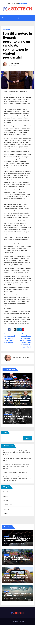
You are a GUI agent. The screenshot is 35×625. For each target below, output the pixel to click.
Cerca (5, 432)
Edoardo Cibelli (23, 543)
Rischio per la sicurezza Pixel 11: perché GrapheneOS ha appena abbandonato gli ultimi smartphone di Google (17, 478)
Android (5, 492)
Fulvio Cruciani (15, 63)
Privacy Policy (14, 621)
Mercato (5, 500)
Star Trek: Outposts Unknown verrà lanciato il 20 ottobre (16, 559)
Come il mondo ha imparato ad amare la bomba (17, 417)
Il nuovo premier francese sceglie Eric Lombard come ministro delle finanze (10, 338)
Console (5, 496)
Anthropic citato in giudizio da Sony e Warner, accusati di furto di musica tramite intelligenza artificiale (16, 452)
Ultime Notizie (6, 29)
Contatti (22, 621)
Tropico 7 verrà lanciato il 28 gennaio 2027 (15, 472)
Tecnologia (6, 509)
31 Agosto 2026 (10, 543)
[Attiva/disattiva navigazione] (19, 18)
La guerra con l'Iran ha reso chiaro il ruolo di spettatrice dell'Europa (17, 401)
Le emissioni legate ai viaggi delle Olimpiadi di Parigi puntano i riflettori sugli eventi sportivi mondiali (25, 340)
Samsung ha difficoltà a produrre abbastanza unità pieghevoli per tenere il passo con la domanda (16, 466)
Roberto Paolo (22, 562)
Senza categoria (8, 504)
